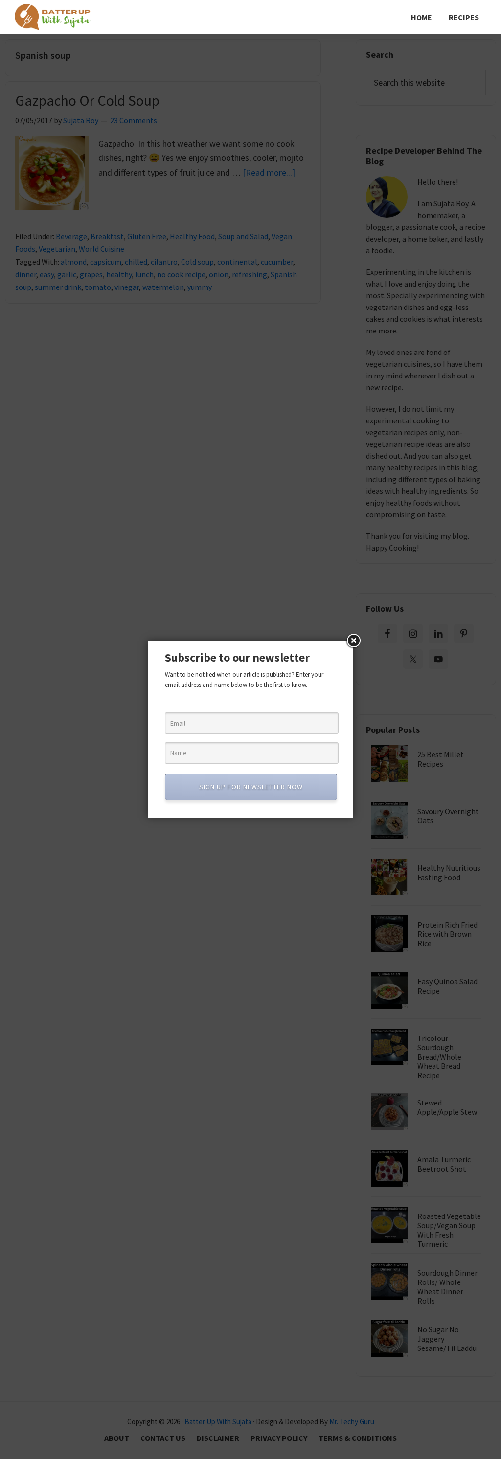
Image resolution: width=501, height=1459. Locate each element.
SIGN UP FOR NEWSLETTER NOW (251, 786)
